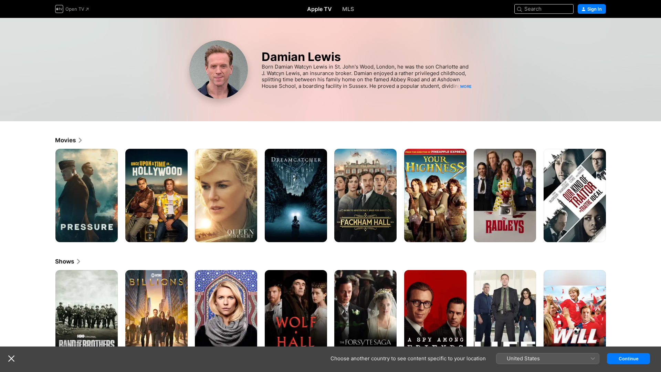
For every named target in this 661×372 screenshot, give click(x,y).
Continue (629, 358)
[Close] (11, 358)
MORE (466, 86)
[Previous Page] (48, 195)
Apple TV (319, 9)
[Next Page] (613, 195)
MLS (348, 9)
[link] (69, 140)
